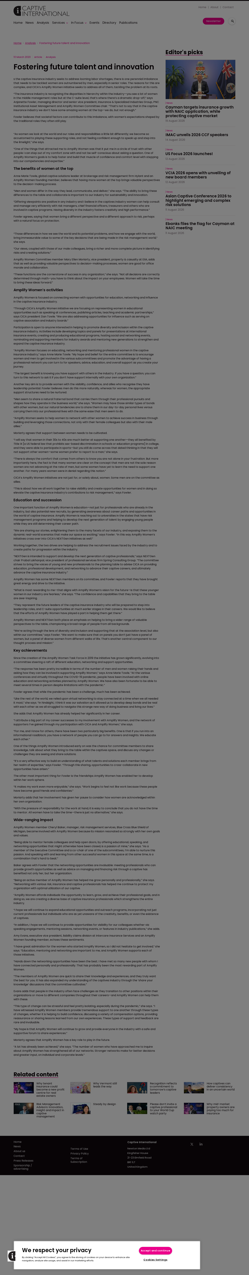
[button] (13, 1256)
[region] (107, 1255)
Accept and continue (155, 1250)
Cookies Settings (155, 1259)
